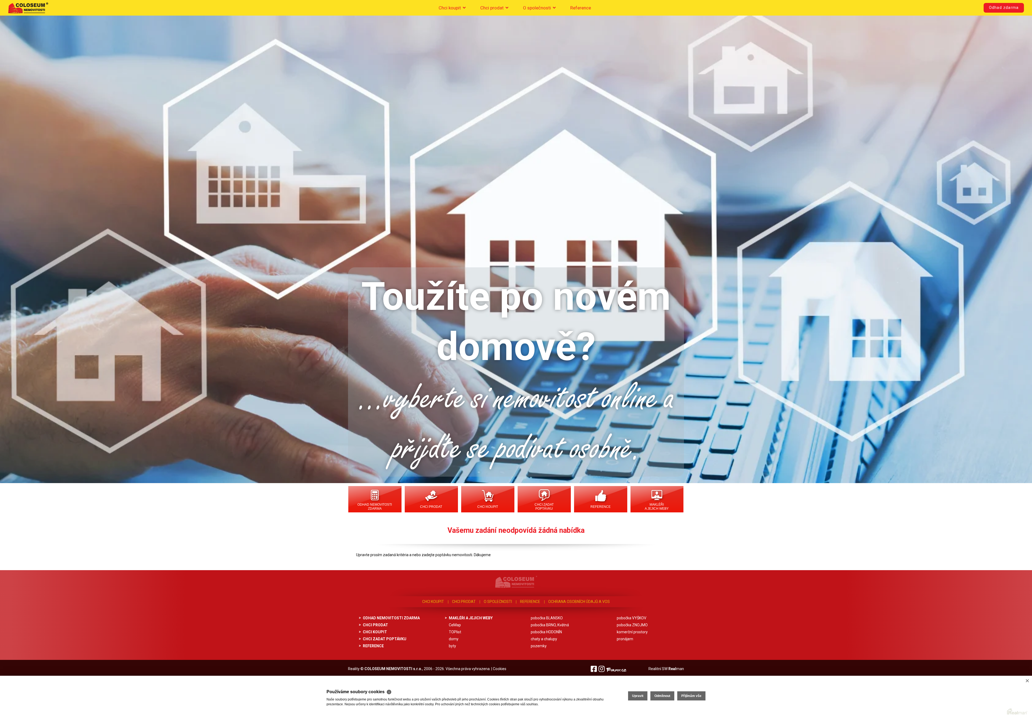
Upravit (637, 696)
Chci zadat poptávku (544, 507)
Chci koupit (450, 7)
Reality (354, 669)
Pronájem (625, 639)
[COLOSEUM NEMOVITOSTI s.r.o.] (28, 7)
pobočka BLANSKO (547, 618)
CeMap (455, 625)
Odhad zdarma (1004, 7)
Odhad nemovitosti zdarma (374, 507)
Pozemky (539, 646)
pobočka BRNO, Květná (550, 625)
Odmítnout (662, 696)
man (676, 669)
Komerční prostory (632, 632)
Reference (580, 7)
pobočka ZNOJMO (632, 625)
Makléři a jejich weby (657, 507)
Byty (452, 646)
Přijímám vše (691, 696)
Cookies (499, 669)
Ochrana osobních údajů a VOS (579, 601)
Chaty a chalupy (544, 639)
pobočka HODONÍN (546, 632)
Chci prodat (492, 7)
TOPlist (455, 632)
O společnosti (537, 7)
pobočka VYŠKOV (631, 618)
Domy (453, 639)
